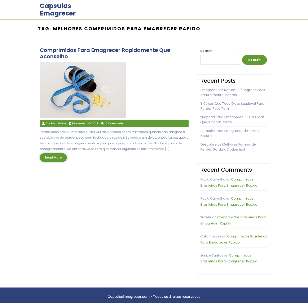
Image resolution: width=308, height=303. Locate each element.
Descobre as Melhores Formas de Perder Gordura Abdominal (228, 147)
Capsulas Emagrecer (58, 9)
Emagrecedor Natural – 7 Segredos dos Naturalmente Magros (232, 92)
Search (206, 50)
